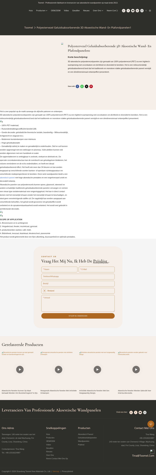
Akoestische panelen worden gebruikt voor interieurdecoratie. (134, 391)
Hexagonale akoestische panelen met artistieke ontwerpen (58, 391)
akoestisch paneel (7, 178)
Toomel (28, 27)
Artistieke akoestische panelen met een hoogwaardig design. (94, 391)
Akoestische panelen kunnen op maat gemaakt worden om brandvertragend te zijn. (20, 391)
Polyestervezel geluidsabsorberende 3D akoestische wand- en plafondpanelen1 (84, 27)
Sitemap (56, 471)
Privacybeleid (67, 471)
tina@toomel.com (143, 455)
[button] (117, 11)
